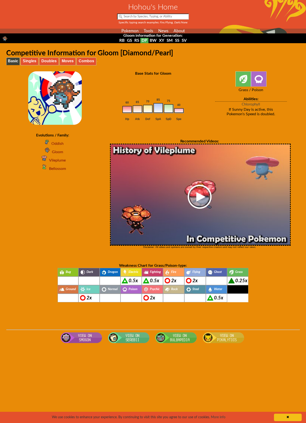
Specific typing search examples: (153, 22)
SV (184, 40)
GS (129, 40)
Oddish (57, 144)
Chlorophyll (251, 104)
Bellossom (57, 169)
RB (122, 40)
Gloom (57, 152)
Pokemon (129, 31)
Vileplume (57, 160)
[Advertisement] (153, 383)
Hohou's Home (153, 7)
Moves (68, 61)
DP (144, 40)
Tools (148, 31)
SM (170, 40)
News (163, 31)
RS (136, 40)
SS (177, 40)
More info (218, 417)
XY (161, 40)
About (179, 31)
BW (153, 40)
